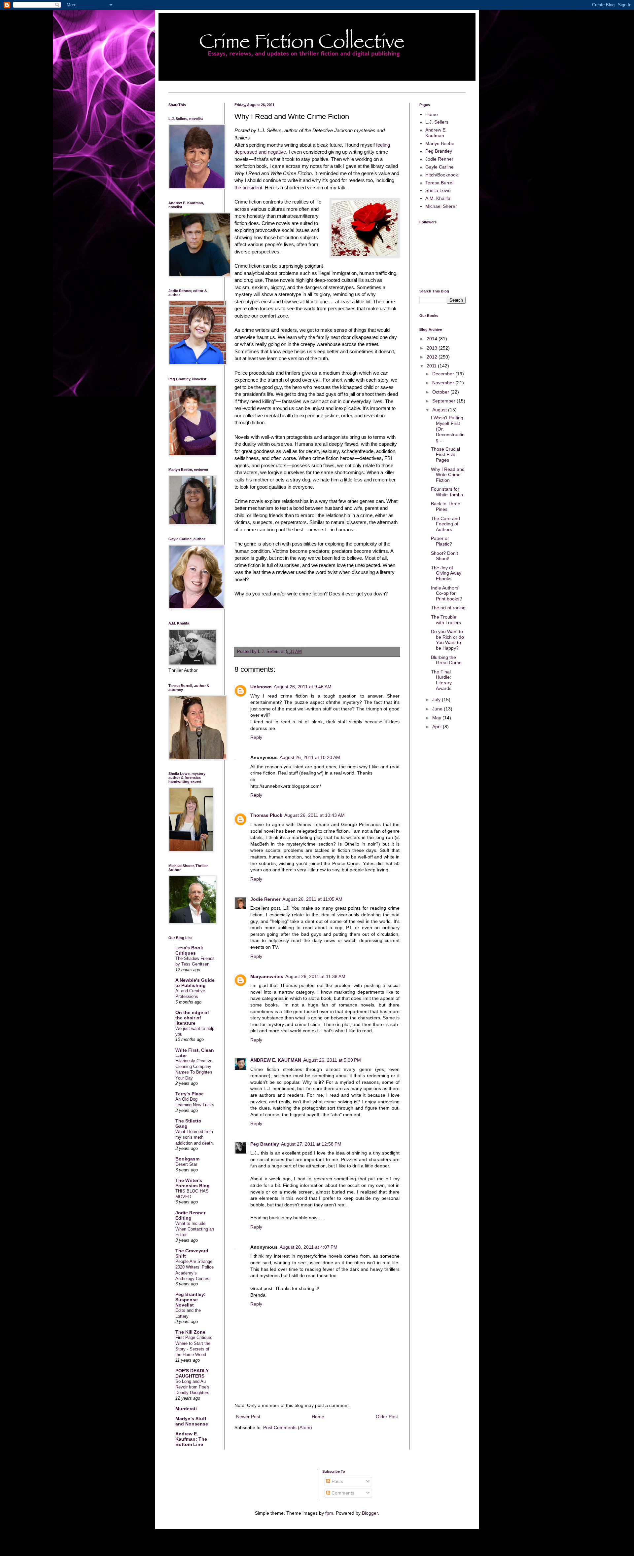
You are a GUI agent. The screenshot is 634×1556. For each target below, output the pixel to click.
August (440, 409)
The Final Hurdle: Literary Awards (441, 680)
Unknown (261, 686)
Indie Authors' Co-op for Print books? (446, 593)
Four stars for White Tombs (447, 491)
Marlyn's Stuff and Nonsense (191, 1421)
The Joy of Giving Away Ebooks (446, 573)
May (437, 717)
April (437, 726)
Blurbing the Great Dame (446, 660)
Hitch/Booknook (441, 174)
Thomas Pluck (266, 815)
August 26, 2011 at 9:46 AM (303, 686)
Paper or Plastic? (441, 541)
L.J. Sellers (436, 122)
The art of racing (448, 607)
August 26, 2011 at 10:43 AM (314, 815)
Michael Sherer (441, 206)
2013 (433, 348)
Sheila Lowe (438, 190)
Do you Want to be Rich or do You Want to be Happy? (447, 640)
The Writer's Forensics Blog (192, 1183)
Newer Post (248, 1416)
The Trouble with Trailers (446, 619)
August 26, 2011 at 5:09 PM (332, 1060)
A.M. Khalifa (437, 198)
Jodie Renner (265, 899)
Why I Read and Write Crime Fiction (448, 475)
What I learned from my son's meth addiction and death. (194, 1137)
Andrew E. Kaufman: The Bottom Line (191, 1439)
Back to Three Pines (445, 506)
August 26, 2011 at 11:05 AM (312, 899)
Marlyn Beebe (439, 143)
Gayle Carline (439, 167)
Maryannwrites (266, 976)
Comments (342, 1493)
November (443, 382)
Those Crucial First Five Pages (445, 454)
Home (318, 1416)
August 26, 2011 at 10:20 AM (310, 757)
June (438, 708)
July (437, 699)
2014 (433, 338)
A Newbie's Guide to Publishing (195, 982)
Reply (256, 737)
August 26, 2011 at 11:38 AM (315, 976)
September (444, 400)
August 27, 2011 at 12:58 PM (311, 1144)
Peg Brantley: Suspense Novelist (190, 1300)
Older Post (387, 1416)
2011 (432, 365)
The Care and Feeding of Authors (445, 524)
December (443, 373)
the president (248, 187)
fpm (329, 1513)
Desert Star (186, 1164)
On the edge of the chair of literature (192, 1018)
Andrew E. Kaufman (436, 132)
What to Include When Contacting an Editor (194, 1229)
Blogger (370, 1513)
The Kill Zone (190, 1332)
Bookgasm (187, 1158)
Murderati (186, 1408)
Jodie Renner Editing (190, 1215)
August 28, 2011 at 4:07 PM (308, 1247)
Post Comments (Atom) (287, 1427)
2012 (433, 357)
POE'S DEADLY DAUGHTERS (192, 1373)
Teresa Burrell (439, 182)
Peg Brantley (264, 1144)
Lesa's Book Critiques (189, 950)
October (441, 392)
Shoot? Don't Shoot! (444, 555)
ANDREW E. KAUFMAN (275, 1060)
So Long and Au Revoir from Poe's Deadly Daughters (192, 1387)
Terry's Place (189, 1093)
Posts (336, 1481)
